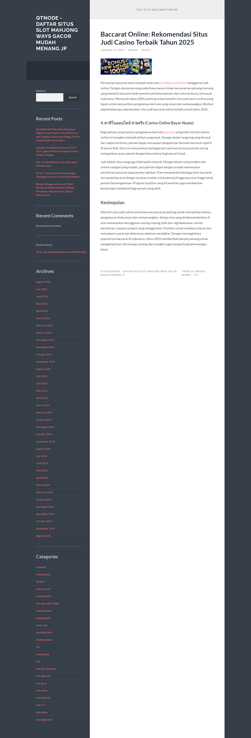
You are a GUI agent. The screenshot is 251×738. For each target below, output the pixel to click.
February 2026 (44, 325)
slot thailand (43, 697)
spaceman (41, 712)
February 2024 (44, 492)
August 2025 (43, 369)
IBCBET (40, 581)
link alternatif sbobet (48, 603)
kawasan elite (44, 596)
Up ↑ (197, 275)
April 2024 (42, 477)
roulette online (44, 639)
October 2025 (44, 354)
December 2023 (45, 506)
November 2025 (45, 347)
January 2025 (44, 419)
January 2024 (44, 499)
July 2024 (41, 456)
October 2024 (44, 434)
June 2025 (42, 383)
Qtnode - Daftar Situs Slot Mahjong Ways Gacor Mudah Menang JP (57, 33)
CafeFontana (43, 574)
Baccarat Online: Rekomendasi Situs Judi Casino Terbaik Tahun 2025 (154, 38)
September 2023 (45, 528)
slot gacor (41, 683)
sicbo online (42, 654)
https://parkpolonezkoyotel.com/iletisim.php (61, 251)
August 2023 (43, 535)
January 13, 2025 (112, 50)
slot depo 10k (43, 675)
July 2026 (41, 289)
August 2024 (43, 448)
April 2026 (42, 310)
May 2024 (42, 470)
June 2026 (42, 296)
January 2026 (44, 332)
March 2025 (43, 405)
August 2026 (43, 281)
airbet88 (41, 567)
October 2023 (44, 521)
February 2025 (44, 412)
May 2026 (42, 303)
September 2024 (45, 441)
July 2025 (41, 376)
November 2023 (45, 514)
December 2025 (45, 339)
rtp (37, 646)
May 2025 (42, 390)
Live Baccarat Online (173, 83)
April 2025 (42, 397)
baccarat (169, 132)
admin (132, 50)
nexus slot (41, 625)
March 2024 (43, 484)
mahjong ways (44, 610)
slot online (42, 690)
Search (41, 91)
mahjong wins (43, 618)
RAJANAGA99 (44, 632)
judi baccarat (43, 588)
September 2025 (45, 361)
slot (38, 661)
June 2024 (42, 463)
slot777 (40, 705)
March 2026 (43, 318)
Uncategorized (44, 719)
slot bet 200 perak (46, 668)
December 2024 (45, 427)
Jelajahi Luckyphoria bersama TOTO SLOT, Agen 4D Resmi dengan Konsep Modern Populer (57, 151)
